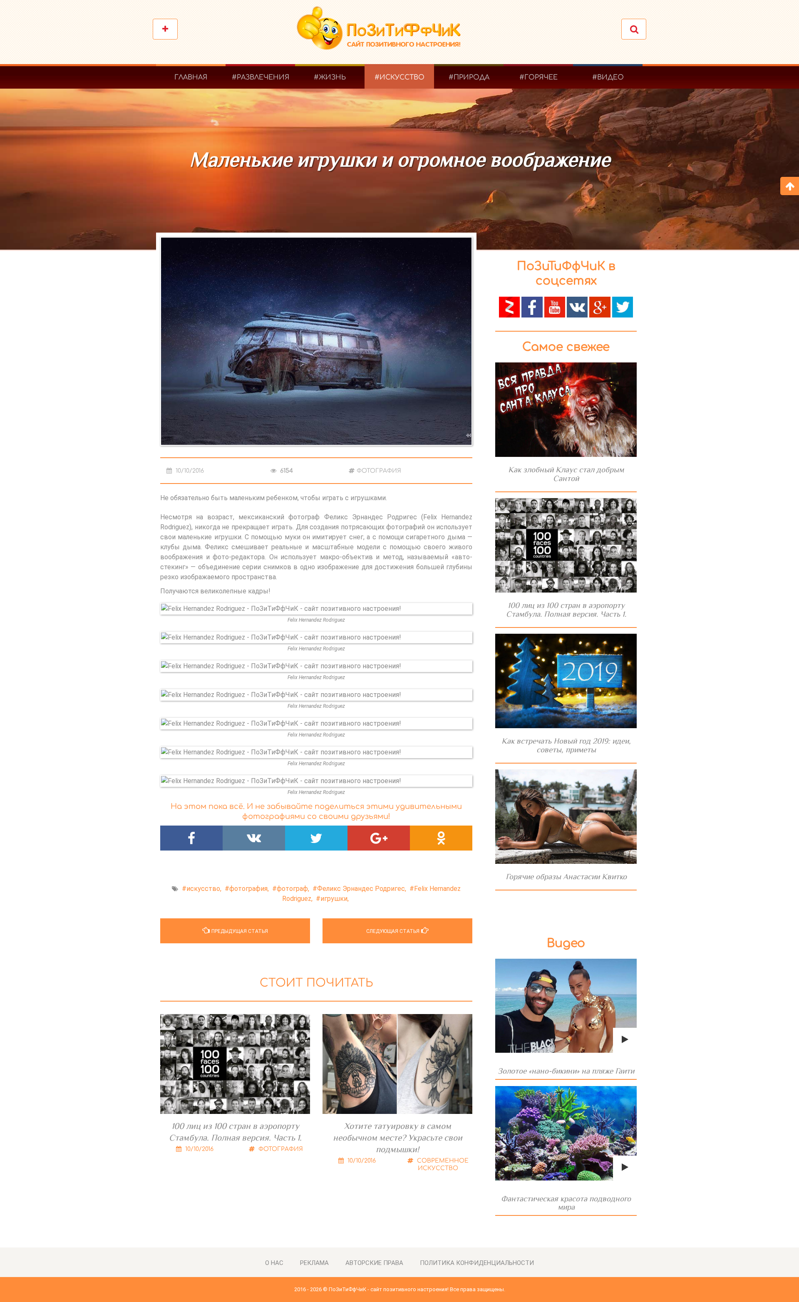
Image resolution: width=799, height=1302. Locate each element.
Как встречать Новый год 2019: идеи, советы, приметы (566, 745)
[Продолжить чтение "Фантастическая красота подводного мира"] (566, 1133)
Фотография (379, 471)
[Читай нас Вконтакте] (577, 306)
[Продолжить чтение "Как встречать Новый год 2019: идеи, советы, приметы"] (566, 681)
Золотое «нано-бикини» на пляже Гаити (566, 1070)
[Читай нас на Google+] (599, 306)
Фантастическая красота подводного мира (566, 1202)
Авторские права (374, 1263)
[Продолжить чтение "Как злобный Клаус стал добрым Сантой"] (566, 409)
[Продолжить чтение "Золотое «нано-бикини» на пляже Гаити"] (566, 1006)
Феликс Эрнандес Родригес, (361, 889)
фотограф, (293, 889)
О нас (274, 1263)
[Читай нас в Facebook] (531, 306)
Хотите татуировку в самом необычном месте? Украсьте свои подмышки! (397, 1137)
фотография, (249, 889)
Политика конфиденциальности (477, 1263)
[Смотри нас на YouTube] (554, 306)
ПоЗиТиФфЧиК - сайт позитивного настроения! (389, 1289)
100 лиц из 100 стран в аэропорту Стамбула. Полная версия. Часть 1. (235, 1132)
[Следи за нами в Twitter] (622, 306)
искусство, (203, 889)
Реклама (314, 1263)
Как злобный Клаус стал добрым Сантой (566, 474)
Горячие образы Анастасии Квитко (566, 876)
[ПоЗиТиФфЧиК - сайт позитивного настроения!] (383, 32)
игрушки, (334, 899)
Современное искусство (442, 1164)
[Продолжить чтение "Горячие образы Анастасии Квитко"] (566, 816)
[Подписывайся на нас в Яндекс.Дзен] (509, 306)
